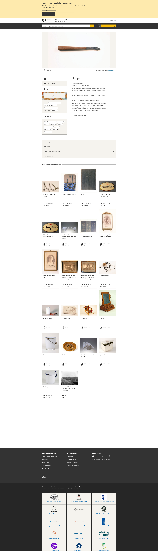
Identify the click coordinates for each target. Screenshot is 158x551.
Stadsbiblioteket (45, 465)
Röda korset (47, 129)
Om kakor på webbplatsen (73, 465)
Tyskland (54, 110)
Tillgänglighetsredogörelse (73, 462)
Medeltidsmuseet (45, 462)
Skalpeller (52, 124)
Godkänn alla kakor (48, 14)
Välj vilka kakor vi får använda (65, 14)
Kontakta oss (70, 456)
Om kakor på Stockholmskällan (49, 10)
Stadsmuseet (111, 70)
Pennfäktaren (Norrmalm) (50, 107)
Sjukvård (55, 129)
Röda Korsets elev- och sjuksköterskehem (53, 121)
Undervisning (47, 131)
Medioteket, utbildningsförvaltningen (50, 456)
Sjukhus (59, 124)
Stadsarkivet (44, 468)
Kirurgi (45, 124)
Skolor (57, 126)
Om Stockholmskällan (72, 459)
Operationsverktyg (48, 126)
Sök (92, 26)
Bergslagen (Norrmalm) (53, 102)
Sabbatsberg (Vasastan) (50, 105)
